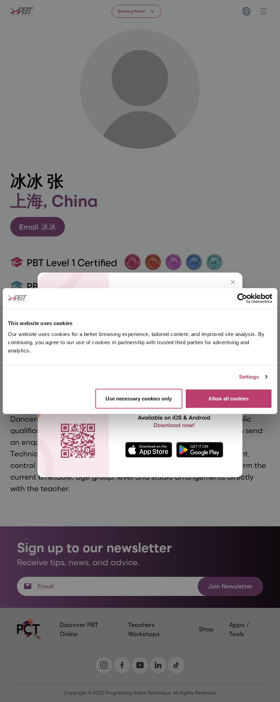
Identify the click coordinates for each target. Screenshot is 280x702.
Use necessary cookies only (139, 398)
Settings (249, 377)
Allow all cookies (228, 398)
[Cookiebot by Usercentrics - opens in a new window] (242, 298)
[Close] (233, 282)
